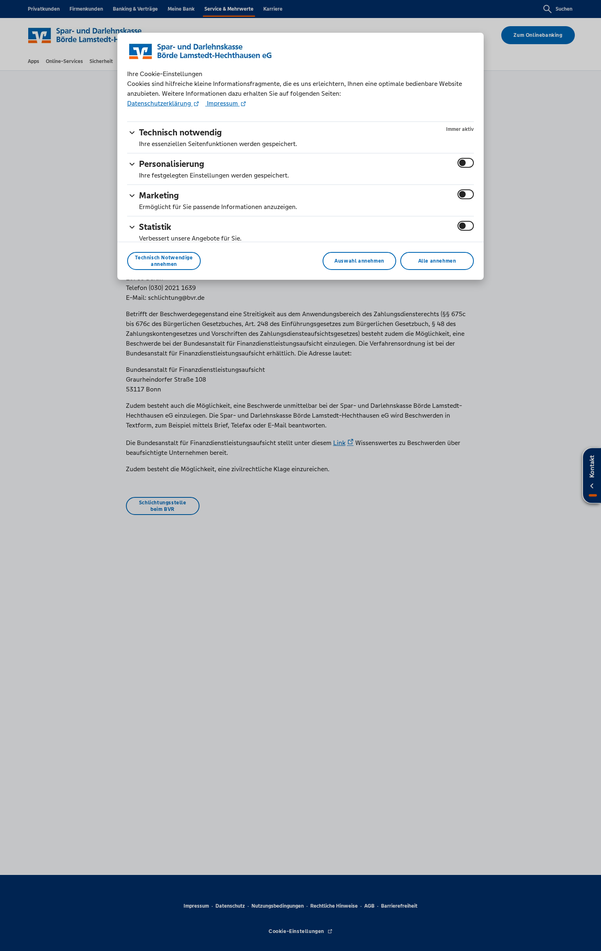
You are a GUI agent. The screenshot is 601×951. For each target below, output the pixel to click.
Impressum (222, 103)
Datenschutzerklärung (160, 103)
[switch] (465, 163)
